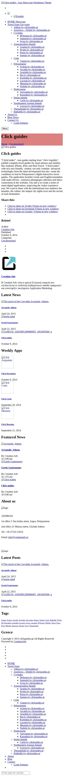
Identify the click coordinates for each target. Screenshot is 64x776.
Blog (13, 117)
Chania (41, 620)
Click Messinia (7, 424)
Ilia (2, 623)
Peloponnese (20, 64)
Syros (27, 626)
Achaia (3, 620)
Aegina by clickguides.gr (32, 47)
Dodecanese (20, 89)
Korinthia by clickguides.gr (33, 78)
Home (4, 144)
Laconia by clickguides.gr (32, 80)
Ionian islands (20, 97)
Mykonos (41, 623)
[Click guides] (32, 331)
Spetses (21, 626)
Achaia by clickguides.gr (32, 66)
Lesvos (28, 623)
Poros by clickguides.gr (31, 52)
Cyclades (18, 33)
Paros (58, 623)
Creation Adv (7, 229)
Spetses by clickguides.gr (32, 55)
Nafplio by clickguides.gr (32, 86)
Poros (3, 626)
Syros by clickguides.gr (31, 41)
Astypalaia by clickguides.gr (34, 92)
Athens (36, 620)
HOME (16, 21)
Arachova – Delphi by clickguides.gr (32, 30)
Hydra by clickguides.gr (31, 49)
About (12, 114)
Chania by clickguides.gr (32, 61)
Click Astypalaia (8, 373)
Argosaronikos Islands (25, 44)
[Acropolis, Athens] (32, 301)
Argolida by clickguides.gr (33, 72)
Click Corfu (6, 399)
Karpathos (7, 623)
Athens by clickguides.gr (26, 27)
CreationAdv (20, 641)
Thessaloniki (33, 626)
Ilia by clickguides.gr (30, 75)
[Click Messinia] (32, 413)
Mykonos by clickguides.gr (33, 35)
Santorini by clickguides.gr (33, 38)
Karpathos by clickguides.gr (33, 94)
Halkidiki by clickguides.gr (27, 111)
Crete (16, 58)
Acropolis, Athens (8, 307)
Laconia (22, 623)
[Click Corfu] (32, 387)
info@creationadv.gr (18, 537)
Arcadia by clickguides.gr (32, 69)
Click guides (6, 338)
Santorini (15, 626)
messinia (34, 623)
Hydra (59, 620)
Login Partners (21, 123)
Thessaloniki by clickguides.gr (28, 109)
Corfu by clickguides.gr (31, 100)
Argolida (22, 620)
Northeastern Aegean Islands (28, 103)
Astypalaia (29, 620)
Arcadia (15, 620)
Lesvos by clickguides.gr (32, 106)
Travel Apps (18, 24)
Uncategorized (16, 144)
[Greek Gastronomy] (32, 316)
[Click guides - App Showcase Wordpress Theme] (26, 2)
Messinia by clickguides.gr (33, 83)
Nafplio (48, 623)
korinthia (15, 623)
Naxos (53, 623)
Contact (12, 120)
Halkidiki (53, 620)
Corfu (47, 620)
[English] (19, 16)
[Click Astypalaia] (32, 362)
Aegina (9, 620)
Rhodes (8, 626)
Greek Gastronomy (9, 322)
